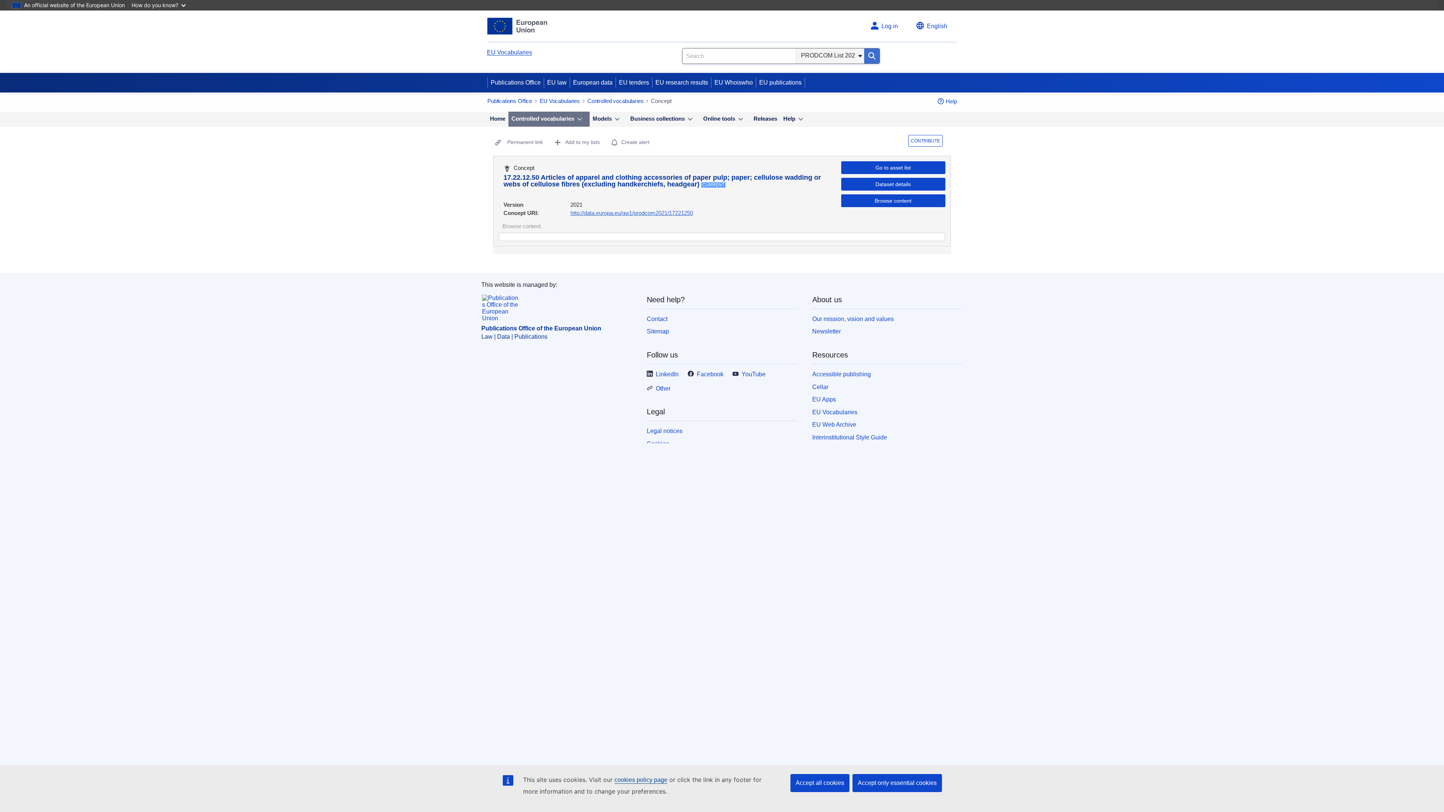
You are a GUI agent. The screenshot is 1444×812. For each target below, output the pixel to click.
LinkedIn (667, 374)
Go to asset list (893, 168)
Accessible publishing (841, 374)
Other (663, 388)
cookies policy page (640, 780)
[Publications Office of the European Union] (517, 26)
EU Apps (824, 399)
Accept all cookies (820, 783)
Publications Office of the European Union (541, 328)
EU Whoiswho (733, 82)
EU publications (780, 82)
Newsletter (826, 331)
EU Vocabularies (509, 52)
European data (593, 82)
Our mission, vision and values (853, 319)
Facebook (710, 374)
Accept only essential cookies (897, 783)
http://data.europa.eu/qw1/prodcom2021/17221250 (631, 213)
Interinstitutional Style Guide (849, 437)
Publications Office (516, 82)
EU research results (681, 82)
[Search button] (872, 56)
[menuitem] (497, 119)
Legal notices (665, 431)
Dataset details (893, 184)
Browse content (893, 201)
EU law (557, 82)
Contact (657, 319)
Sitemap (658, 331)
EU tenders (634, 82)
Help (951, 101)
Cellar (820, 387)
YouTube (754, 374)
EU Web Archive (834, 424)
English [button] (937, 26)
